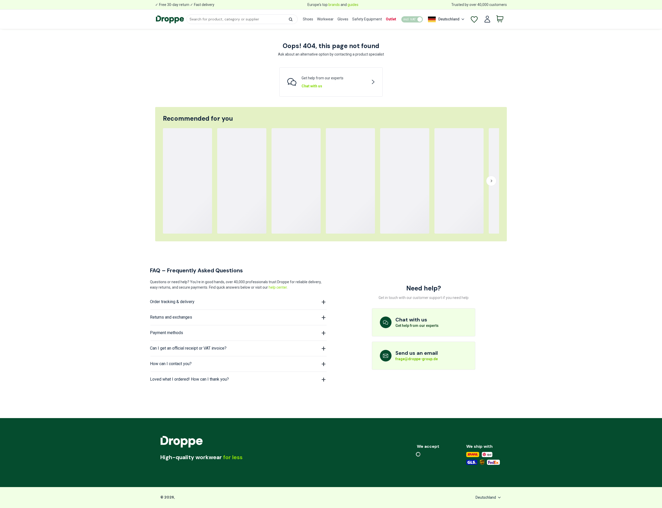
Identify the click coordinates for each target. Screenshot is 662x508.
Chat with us (312, 86)
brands (334, 5)
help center (278, 287)
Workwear (325, 19)
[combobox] (241, 19)
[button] (290, 19)
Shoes (308, 19)
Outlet (391, 19)
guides (353, 5)
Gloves (342, 19)
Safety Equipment (367, 19)
